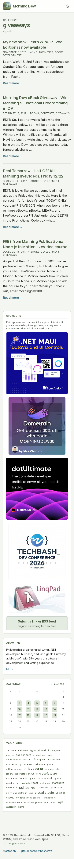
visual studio (44, 792)
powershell (45, 778)
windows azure (14, 802)
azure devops (13, 759)
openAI (32, 778)
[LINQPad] (37, 598)
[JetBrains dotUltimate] (37, 489)
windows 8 (50, 797)
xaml (21, 806)
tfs (46, 787)
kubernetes (20, 773)
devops (56, 759)
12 (37, 709)
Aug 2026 (59, 684)
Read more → (13, 83)
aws (50, 755)
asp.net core (23, 754)
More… (11, 669)
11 (28, 709)
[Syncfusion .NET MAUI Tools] (37, 363)
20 (45, 715)
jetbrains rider (52, 769)
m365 (31, 773)
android (45, 750)
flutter (42, 764)
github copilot (13, 769)
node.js (23, 778)
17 (19, 715)
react (34, 782)
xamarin (11, 806)
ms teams (11, 778)
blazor (26, 759)
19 (37, 715)
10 (19, 709)
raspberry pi (12, 783)
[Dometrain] (37, 426)
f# (36, 764)
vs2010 (10, 797)
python (57, 778)
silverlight (12, 787)
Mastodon (9, 850)
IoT (24, 769)
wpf (60, 802)
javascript (35, 769)
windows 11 (36, 797)
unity (9, 793)
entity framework (24, 764)
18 (28, 715)
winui (54, 802)
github (50, 764)
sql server (28, 787)
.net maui (23, 750)
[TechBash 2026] (37, 551)
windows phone (33, 802)
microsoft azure (46, 773)
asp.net (10, 755)
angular (56, 750)
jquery (9, 773)
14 (54, 709)
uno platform (20, 793)
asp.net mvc (39, 755)
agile (33, 750)
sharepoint (58, 782)
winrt (46, 802)
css (49, 759)
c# (34, 759)
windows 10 (22, 797)
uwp (31, 793)
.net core (11, 750)
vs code (60, 792)
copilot (41, 759)
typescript (56, 787)
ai (39, 750)
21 (54, 715)
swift (41, 787)
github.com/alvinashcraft (36, 850)
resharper (44, 783)
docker (10, 764)
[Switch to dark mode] (67, 6)
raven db (25, 783)
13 (46, 709)
